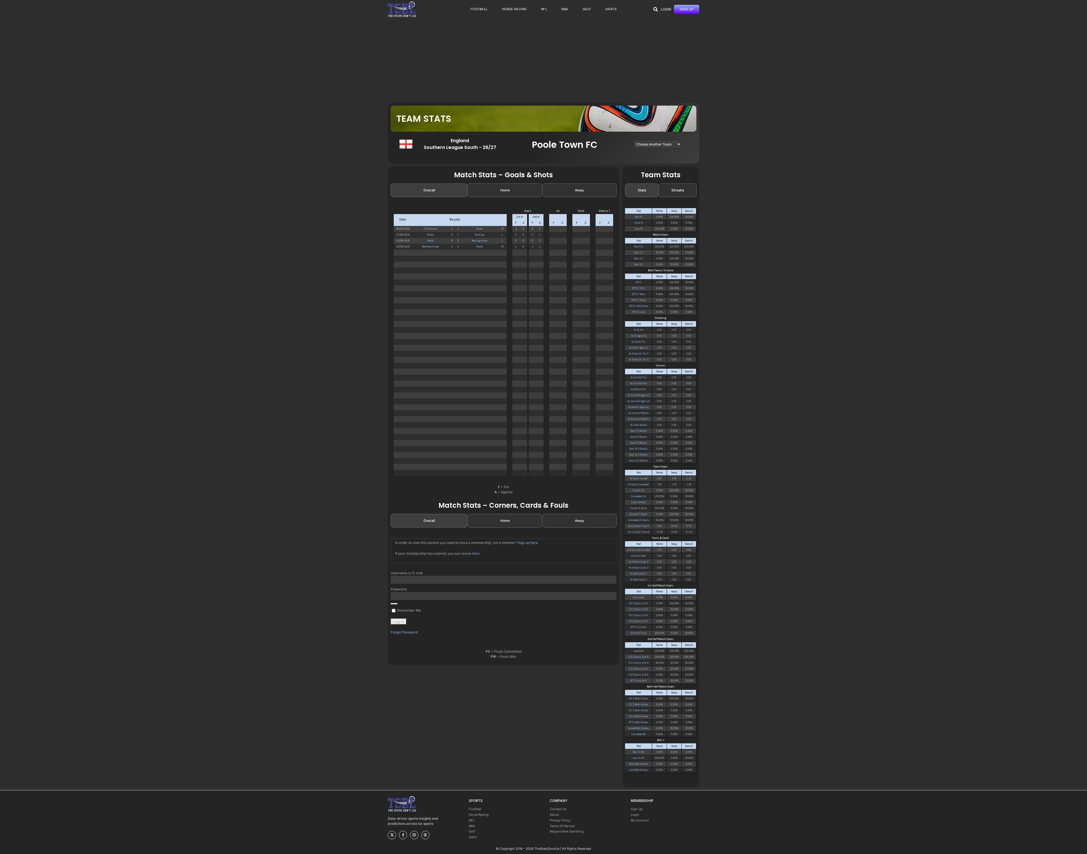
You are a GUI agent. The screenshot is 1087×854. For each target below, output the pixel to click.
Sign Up (637, 809)
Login (635, 815)
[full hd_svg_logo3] (402, 3)
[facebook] (403, 835)
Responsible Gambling (566, 831)
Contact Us (558, 809)
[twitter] (392, 835)
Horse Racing (479, 815)
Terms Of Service (562, 826)
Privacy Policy (560, 820)
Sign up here (528, 543)
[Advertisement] (543, 60)
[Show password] (394, 603)
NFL (472, 820)
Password (398, 589)
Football (475, 809)
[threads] (425, 835)
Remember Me (408, 610)
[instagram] (414, 835)
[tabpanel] (504, 345)
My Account (640, 820)
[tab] (429, 190)
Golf (472, 831)
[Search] (655, 9)
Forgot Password (404, 632)
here (476, 553)
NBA (472, 826)
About (554, 815)
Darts (473, 837)
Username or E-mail (407, 573)
